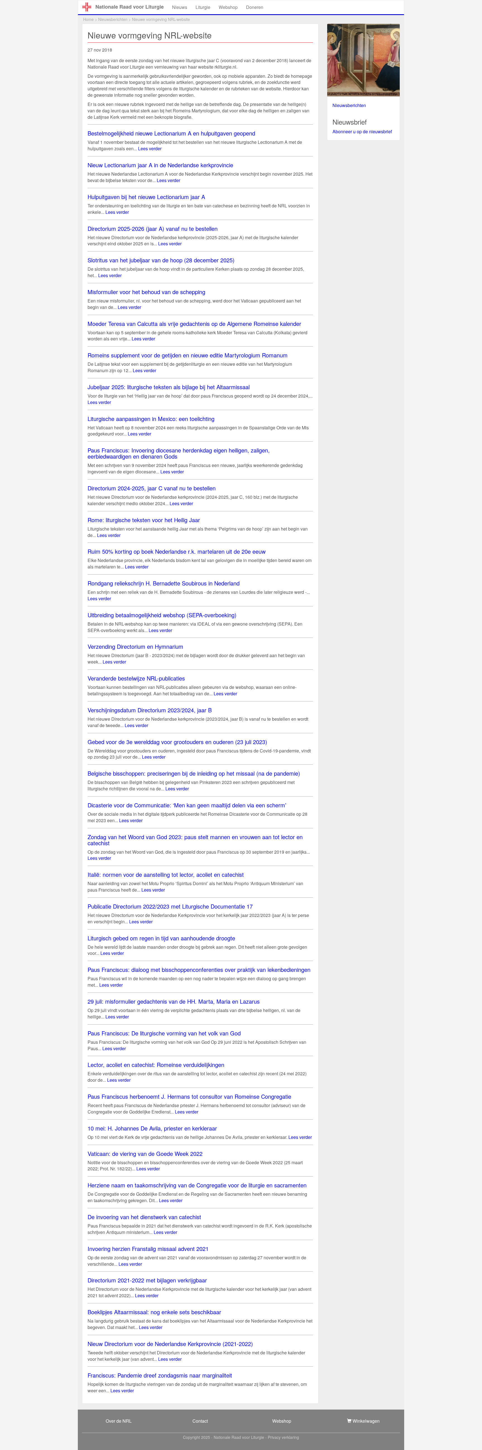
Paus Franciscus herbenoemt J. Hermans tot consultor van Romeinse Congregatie (189, 1096)
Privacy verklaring (283, 1437)
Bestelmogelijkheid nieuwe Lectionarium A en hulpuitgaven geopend (171, 133)
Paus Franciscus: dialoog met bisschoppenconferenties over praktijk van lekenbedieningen (199, 969)
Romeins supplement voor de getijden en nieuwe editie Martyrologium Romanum (188, 355)
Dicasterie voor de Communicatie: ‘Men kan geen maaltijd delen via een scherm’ (187, 805)
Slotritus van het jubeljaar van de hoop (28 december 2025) (161, 260)
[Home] (88, 7)
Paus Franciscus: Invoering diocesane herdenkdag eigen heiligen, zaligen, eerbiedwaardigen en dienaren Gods (179, 453)
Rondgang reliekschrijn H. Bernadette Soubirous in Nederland (164, 583)
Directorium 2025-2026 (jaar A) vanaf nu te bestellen (153, 228)
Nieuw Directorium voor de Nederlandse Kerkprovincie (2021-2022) (170, 1344)
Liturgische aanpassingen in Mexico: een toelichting (151, 419)
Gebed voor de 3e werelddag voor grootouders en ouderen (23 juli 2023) (177, 742)
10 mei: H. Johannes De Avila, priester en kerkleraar (152, 1128)
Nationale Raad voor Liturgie (129, 6)
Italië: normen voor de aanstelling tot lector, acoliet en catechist (166, 874)
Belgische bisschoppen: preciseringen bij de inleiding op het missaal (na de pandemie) (194, 773)
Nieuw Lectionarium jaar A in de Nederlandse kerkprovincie (160, 165)
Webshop (228, 7)
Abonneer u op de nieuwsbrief (362, 131)
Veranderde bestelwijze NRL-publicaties (136, 678)
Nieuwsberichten (112, 19)
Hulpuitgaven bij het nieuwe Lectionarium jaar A (146, 197)
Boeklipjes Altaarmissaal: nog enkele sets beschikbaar (154, 1312)
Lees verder (150, 148)
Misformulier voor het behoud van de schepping (146, 292)
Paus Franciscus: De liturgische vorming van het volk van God (164, 1033)
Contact (200, 1421)
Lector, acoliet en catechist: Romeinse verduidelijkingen (156, 1065)
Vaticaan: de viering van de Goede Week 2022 (145, 1153)
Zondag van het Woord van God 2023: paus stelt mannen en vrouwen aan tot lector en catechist (195, 840)
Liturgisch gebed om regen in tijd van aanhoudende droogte (161, 938)
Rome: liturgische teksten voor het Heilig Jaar (144, 520)
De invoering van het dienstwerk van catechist (144, 1217)
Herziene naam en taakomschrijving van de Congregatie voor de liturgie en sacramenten (197, 1185)
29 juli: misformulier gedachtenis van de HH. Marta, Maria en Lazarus (174, 1001)
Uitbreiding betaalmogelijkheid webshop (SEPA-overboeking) (162, 615)
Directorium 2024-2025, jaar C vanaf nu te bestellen (152, 488)
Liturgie (203, 7)
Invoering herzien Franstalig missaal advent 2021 (148, 1249)
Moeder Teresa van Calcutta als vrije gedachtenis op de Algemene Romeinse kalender (194, 323)
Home (88, 19)
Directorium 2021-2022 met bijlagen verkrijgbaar (147, 1280)
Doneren (254, 7)
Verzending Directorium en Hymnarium (135, 646)
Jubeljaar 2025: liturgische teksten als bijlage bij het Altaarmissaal (169, 387)
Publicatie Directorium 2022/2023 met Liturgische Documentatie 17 (170, 906)
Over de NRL (119, 1421)
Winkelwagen (365, 1421)
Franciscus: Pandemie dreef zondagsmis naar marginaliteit (160, 1375)
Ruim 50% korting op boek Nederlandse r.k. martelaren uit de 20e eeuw (177, 551)
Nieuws (179, 7)
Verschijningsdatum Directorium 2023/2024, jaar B (150, 710)
